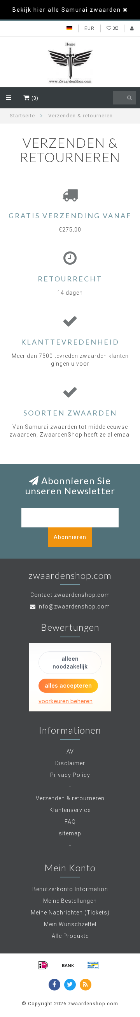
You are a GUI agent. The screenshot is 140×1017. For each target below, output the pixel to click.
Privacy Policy (70, 775)
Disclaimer (70, 763)
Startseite (22, 116)
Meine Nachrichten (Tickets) (70, 912)
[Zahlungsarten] (43, 965)
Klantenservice (70, 810)
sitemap (70, 833)
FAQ (70, 822)
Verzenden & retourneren (70, 798)
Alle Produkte (70, 936)
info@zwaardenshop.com (73, 606)
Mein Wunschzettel (70, 924)
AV (70, 751)
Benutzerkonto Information (70, 889)
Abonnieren (70, 537)
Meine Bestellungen (70, 901)
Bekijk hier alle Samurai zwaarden (66, 10)
